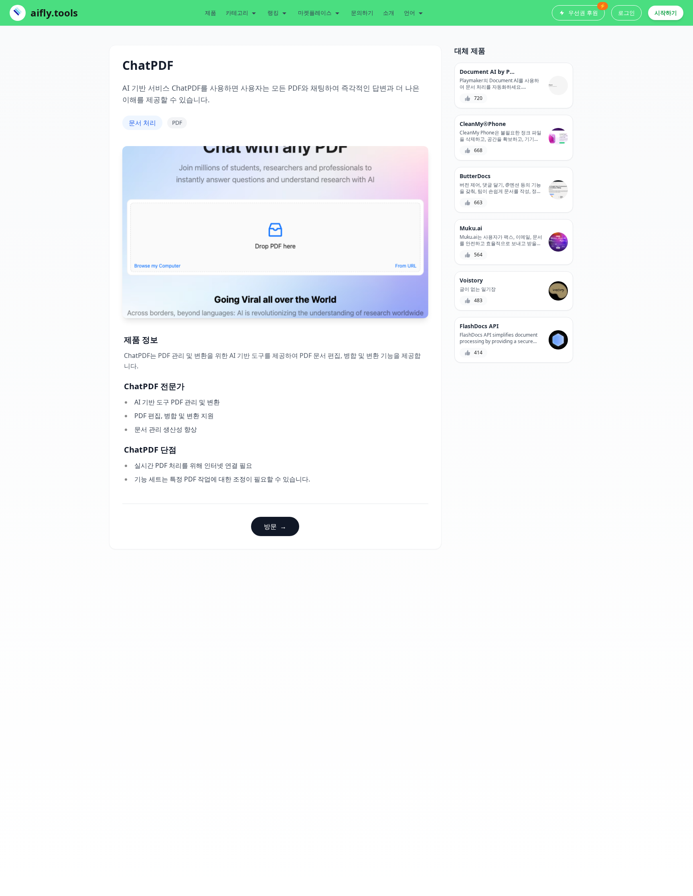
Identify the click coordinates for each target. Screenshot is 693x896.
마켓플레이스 (315, 12)
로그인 (626, 12)
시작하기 (665, 12)
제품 (210, 12)
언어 (409, 12)
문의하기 (362, 12)
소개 (388, 12)
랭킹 (273, 12)
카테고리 (237, 12)
